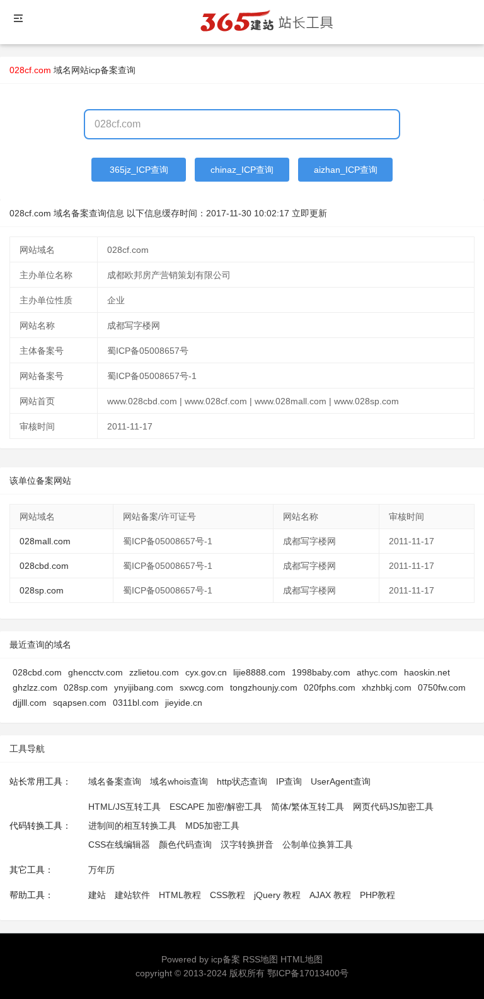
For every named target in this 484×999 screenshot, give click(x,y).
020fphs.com (329, 687)
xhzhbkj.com (387, 687)
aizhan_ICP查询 (345, 170)
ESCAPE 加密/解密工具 (216, 807)
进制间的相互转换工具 (132, 826)
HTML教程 (180, 895)
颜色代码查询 (185, 844)
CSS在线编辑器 (119, 844)
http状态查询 (242, 781)
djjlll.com (30, 703)
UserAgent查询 (341, 781)
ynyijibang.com (143, 687)
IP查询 (289, 781)
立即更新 (309, 213)
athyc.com (377, 672)
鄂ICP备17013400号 (308, 973)
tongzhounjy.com (263, 687)
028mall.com (45, 541)
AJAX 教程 (330, 895)
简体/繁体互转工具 (307, 807)
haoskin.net (427, 672)
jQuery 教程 (277, 895)
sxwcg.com (202, 687)
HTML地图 (301, 959)
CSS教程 (227, 895)
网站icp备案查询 (103, 70)
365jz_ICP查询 (139, 170)
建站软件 (132, 895)
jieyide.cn (183, 703)
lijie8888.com (259, 672)
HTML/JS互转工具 (124, 807)
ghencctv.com (95, 672)
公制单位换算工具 (317, 844)
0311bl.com (136, 703)
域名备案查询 (114, 781)
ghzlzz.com (35, 687)
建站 (97, 895)
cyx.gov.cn (206, 672)
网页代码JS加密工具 (393, 807)
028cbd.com (44, 566)
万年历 (101, 870)
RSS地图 (260, 959)
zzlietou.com (154, 672)
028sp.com (42, 590)
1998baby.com (321, 672)
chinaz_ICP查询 (242, 170)
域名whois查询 (179, 781)
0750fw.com (442, 687)
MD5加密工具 (212, 826)
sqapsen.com (80, 703)
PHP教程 (377, 895)
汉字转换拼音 (247, 844)
